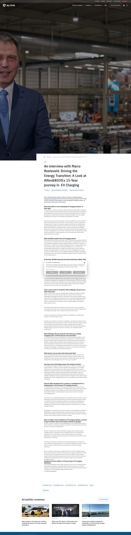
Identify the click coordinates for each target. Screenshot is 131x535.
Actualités (97, 1)
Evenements (109, 1)
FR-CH (125, 1)
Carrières (103, 1)
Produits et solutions (77, 5)
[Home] (44, 157)
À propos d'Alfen (117, 1)
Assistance (88, 5)
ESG (106, 5)
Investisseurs (98, 5)
